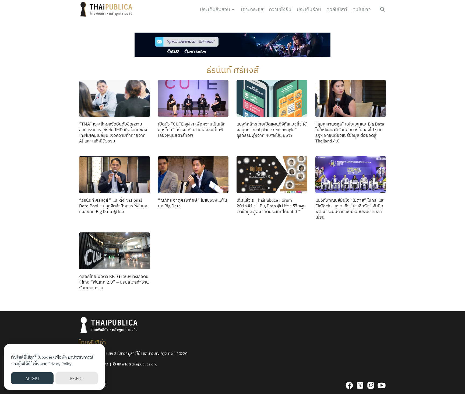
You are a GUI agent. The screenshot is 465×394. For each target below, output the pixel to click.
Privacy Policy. (60, 363)
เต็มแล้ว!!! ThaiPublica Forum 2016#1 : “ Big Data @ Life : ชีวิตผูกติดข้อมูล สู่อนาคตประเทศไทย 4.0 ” (271, 205)
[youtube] (381, 385)
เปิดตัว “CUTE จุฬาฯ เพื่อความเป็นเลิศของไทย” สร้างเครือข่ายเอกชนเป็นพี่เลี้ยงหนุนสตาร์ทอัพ (192, 129)
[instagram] (371, 385)
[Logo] (107, 9)
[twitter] (360, 385)
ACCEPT (32, 378)
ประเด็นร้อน (309, 9)
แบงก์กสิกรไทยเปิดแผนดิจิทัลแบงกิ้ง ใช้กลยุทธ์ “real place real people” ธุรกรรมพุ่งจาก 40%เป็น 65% (272, 129)
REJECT (76, 378)
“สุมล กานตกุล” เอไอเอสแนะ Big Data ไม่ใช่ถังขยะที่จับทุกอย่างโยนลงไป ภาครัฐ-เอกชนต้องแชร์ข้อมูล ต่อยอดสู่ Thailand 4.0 (349, 132)
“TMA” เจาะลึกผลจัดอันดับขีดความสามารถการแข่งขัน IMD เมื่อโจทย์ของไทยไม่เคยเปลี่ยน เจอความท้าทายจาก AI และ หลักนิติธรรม (113, 132)
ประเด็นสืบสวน (215, 9)
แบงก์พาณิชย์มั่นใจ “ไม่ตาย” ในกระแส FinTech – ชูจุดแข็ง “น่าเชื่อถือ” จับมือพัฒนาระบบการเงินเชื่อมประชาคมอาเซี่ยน (349, 208)
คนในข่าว (362, 9)
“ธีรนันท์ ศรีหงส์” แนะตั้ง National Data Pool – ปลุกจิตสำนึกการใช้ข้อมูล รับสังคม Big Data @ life (113, 205)
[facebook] (349, 385)
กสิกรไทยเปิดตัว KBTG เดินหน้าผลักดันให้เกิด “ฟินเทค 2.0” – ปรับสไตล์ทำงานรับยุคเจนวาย (114, 282)
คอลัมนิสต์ (336, 9)
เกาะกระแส (252, 9)
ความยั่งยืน (280, 9)
